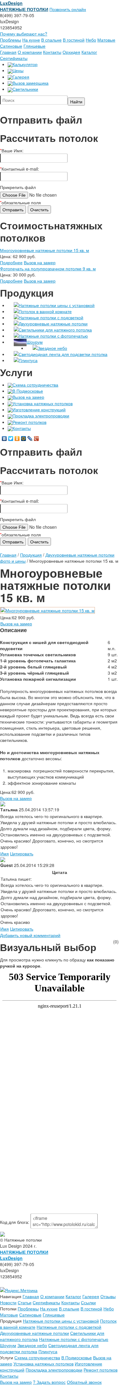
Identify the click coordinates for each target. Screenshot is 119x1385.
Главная (8, 52)
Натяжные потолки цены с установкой (57, 305)
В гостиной (74, 40)
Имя (4, 853)
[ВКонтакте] (4, 439)
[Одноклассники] (17, 439)
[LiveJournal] (30, 439)
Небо (91, 40)
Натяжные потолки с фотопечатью (53, 336)
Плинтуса (28, 360)
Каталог (89, 52)
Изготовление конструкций (39, 409)
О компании (30, 52)
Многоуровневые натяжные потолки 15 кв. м (44, 250)
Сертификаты (13, 58)
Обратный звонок (84, 1382)
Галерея (21, 77)
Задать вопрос (49, 1382)
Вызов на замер (40, 262)
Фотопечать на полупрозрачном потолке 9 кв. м (48, 268)
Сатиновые (11, 46)
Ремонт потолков (29, 422)
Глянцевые (34, 46)
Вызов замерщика (31, 83)
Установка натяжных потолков (43, 403)
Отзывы (108, 1296)
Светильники (25, 89)
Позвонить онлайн (67, 9)
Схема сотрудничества (35, 385)
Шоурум (35, 342)
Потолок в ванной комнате (45, 311)
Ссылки (88, 1302)
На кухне (31, 40)
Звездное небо (52, 348)
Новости (8, 1302)
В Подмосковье (28, 391)
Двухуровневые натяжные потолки (53, 323)
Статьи (24, 1302)
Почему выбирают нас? (23, 34)
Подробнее (11, 262)
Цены (18, 70)
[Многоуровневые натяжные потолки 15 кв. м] (48, 610)
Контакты (52, 52)
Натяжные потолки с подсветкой (51, 317)
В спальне (51, 40)
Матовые (106, 40)
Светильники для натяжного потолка (55, 330)
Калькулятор (25, 64)
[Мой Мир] (23, 439)
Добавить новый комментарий (30, 935)
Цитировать (21, 853)
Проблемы (10, 40)
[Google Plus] (36, 439)
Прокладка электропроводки (41, 416)
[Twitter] (11, 439)
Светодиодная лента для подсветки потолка (63, 354)
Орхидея (71, 52)
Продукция (31, 555)
